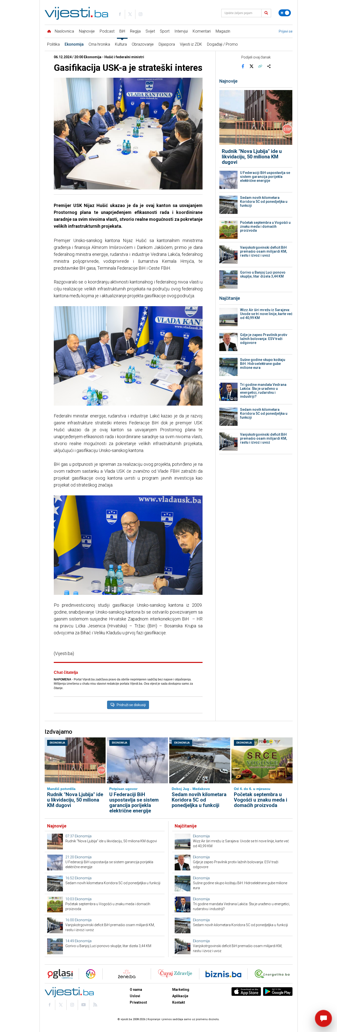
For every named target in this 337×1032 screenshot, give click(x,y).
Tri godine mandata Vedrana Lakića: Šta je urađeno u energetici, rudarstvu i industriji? (263, 390)
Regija (135, 31)
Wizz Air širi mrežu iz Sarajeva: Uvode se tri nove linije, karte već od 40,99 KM (266, 314)
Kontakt (178, 1002)
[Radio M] (59, 973)
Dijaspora (167, 44)
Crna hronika (99, 44)
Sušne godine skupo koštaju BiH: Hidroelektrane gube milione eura (262, 364)
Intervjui (181, 31)
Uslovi (135, 996)
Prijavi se (286, 31)
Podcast (107, 31)
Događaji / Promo (222, 44)
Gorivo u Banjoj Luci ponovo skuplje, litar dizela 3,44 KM (262, 274)
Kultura (121, 44)
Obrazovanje (143, 44)
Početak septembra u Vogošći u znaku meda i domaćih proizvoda (265, 226)
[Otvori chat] (323, 1018)
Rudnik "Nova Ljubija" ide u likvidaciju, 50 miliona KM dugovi (252, 156)
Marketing (180, 990)
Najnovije (87, 31)
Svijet (150, 31)
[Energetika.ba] (273, 973)
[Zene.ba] (127, 973)
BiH (122, 31)
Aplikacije (180, 996)
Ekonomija (74, 44)
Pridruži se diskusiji (131, 705)
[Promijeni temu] (285, 12)
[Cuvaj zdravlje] (175, 973)
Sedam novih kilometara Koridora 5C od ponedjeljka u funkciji (263, 201)
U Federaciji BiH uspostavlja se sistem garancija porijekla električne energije (265, 177)
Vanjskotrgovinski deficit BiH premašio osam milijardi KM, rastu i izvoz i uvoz (263, 251)
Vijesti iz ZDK (191, 44)
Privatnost (138, 1002)
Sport (164, 31)
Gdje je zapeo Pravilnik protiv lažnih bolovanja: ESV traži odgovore (263, 339)
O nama (136, 990)
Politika (53, 44)
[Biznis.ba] (223, 973)
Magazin (223, 31)
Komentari (202, 31)
